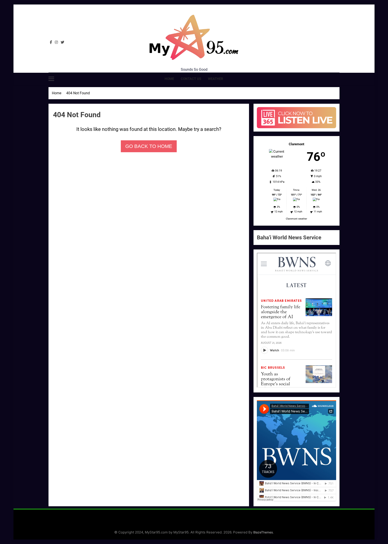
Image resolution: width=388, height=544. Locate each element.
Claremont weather (296, 218)
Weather (215, 79)
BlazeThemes (263, 532)
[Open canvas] (51, 78)
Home (169, 79)
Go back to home (148, 146)
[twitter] (62, 42)
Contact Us (191, 79)
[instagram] (56, 42)
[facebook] (50, 42)
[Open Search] (338, 79)
